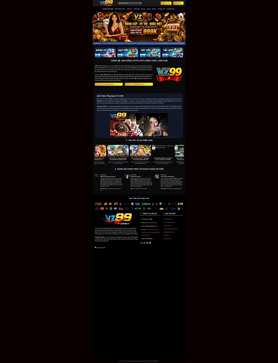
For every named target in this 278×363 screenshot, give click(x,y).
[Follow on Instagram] (141, 243)
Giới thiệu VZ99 (119, 9)
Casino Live (161, 9)
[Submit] (140, 3)
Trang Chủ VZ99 (108, 9)
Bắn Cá (129, 9)
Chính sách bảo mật (169, 222)
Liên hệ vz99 (167, 225)
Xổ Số (148, 9)
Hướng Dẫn (170, 9)
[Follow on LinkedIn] (150, 243)
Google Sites (167, 238)
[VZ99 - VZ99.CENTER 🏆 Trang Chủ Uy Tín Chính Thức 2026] (105, 3)
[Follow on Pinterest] (147, 243)
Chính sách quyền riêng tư (171, 228)
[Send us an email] (144, 243)
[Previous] (97, 151)
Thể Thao (136, 9)
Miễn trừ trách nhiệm (169, 232)
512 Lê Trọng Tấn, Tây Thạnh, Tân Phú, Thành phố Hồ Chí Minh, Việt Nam (151, 232)
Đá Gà (143, 9)
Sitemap (166, 235)
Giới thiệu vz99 (168, 219)
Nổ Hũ (154, 9)
